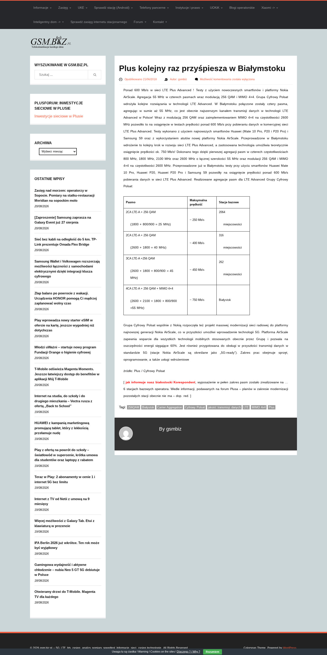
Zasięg (63, 7)
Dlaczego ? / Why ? (188, 651)
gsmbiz (183, 79)
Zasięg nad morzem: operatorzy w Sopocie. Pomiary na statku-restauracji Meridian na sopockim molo (64, 195)
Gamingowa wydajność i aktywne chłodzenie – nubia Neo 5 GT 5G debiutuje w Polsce (67, 570)
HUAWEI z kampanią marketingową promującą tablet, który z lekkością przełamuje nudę (61, 428)
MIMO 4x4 (259, 407)
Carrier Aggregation (169, 407)
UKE (81, 7)
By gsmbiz (170, 429)
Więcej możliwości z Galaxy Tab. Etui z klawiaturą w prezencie (64, 523)
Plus (272, 407)
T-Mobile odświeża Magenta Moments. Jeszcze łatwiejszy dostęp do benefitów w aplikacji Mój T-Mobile (66, 374)
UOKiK (214, 7)
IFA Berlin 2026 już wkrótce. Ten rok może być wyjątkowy (66, 545)
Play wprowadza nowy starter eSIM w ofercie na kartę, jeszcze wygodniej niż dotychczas (64, 325)
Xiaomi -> (268, 7)
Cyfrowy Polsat (195, 407)
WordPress (289, 647)
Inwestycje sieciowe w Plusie (58, 116)
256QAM (133, 407)
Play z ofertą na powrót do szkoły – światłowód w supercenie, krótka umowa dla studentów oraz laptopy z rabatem (66, 455)
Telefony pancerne (152, 7)
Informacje (40, 7)
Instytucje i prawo (188, 7)
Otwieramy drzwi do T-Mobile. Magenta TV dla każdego (64, 594)
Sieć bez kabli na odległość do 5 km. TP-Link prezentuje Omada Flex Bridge (65, 241)
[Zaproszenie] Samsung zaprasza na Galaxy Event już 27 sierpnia (62, 220)
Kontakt (158, 22)
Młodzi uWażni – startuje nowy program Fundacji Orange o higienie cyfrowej (65, 349)
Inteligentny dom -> (47, 22)
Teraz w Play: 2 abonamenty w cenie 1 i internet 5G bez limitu (64, 479)
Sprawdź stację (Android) (111, 7)
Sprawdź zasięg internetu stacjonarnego (99, 22)
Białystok (148, 407)
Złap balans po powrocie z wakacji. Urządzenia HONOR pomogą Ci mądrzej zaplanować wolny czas (65, 298)
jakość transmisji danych (224, 407)
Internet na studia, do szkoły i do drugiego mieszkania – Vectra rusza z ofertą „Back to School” (63, 401)
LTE (246, 407)
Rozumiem (212, 651)
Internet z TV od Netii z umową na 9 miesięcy (61, 501)
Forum (138, 22)
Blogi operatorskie (242, 7)
